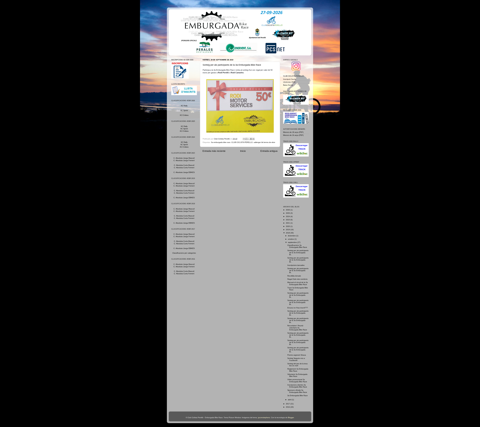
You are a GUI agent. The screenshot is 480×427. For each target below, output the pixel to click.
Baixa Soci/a (288, 85)
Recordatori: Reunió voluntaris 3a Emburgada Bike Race (297, 328)
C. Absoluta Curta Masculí (184, 165)
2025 (288, 213)
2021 (288, 223)
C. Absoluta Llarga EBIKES (184, 172)
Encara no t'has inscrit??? (297, 308)
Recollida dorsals (294, 276)
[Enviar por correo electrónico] (244, 139)
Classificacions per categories (184, 253)
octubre (291, 239)
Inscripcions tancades (295, 265)
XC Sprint (184, 110)
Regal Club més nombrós (297, 279)
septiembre (292, 242)
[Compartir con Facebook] (251, 139)
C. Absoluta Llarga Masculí (184, 158)
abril (290, 400)
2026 (288, 210)
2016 (288, 407)
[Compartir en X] (249, 139)
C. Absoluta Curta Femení (184, 168)
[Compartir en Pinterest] (253, 139)
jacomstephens (264, 417)
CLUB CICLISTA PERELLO (242, 142)
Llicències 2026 (289, 82)
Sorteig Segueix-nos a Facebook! (296, 359)
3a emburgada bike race (220, 142)
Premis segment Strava (296, 355)
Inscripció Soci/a (289, 79)
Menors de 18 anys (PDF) (293, 132)
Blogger (291, 417)
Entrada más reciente (214, 151)
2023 (288, 220)
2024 (288, 216)
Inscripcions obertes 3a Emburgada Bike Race (297, 386)
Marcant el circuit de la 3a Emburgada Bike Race (297, 283)
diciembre (292, 236)
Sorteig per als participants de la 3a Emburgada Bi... (297, 252)
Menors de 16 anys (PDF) (293, 135)
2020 (288, 226)
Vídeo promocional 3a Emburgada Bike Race (297, 380)
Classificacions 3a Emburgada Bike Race (297, 246)
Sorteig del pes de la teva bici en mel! (297, 365)
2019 (288, 230)
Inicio (243, 151)
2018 (288, 233)
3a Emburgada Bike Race (297, 395)
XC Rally (184, 106)
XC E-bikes (184, 115)
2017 (288, 404)
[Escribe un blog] (246, 139)
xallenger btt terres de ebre (264, 142)
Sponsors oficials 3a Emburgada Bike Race (297, 391)
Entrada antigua (269, 151)
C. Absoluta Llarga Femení (184, 160)
